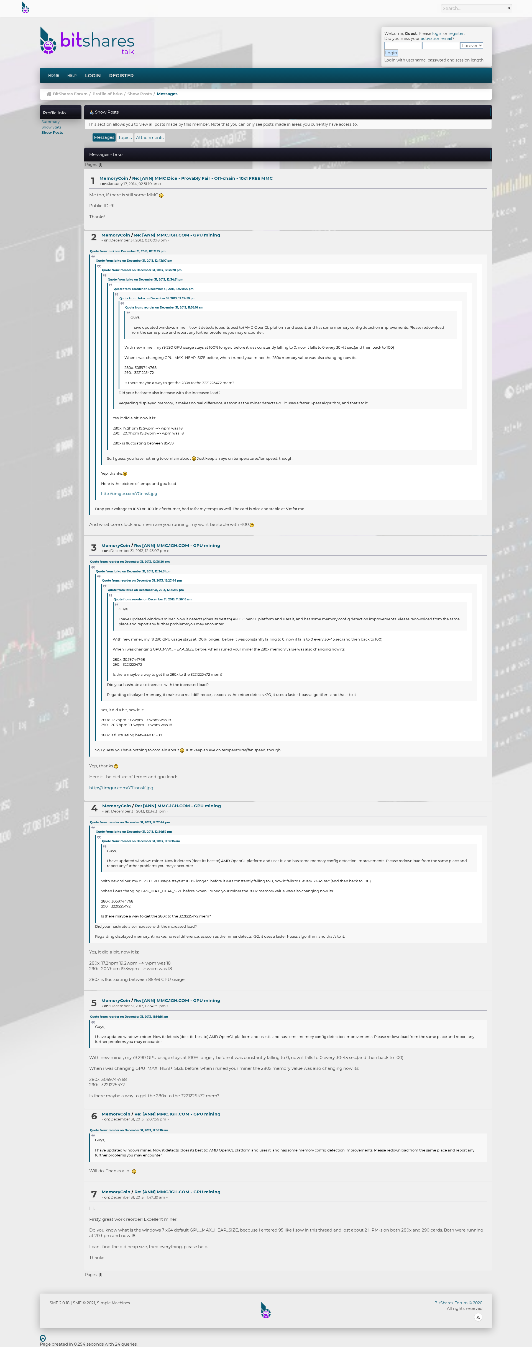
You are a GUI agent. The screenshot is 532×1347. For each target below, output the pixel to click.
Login (93, 75)
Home (53, 75)
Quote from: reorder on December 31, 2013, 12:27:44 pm (153, 289)
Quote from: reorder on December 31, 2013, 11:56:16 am (164, 307)
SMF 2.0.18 (60, 1302)
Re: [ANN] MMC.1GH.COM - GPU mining (177, 235)
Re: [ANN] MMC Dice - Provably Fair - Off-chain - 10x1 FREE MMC (202, 178)
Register (121, 75)
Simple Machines (113, 1302)
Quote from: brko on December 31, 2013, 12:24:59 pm (157, 298)
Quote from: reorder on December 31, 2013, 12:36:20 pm (141, 270)
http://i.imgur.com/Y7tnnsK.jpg (129, 493)
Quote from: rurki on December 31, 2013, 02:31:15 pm (127, 251)
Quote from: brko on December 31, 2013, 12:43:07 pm (134, 261)
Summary (51, 121)
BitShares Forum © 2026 (458, 1302)
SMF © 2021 (84, 1302)
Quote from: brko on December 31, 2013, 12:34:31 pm (145, 279)
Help (72, 75)
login (437, 33)
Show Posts (52, 132)
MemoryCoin (113, 178)
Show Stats (51, 127)
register (456, 33)
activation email (436, 38)
